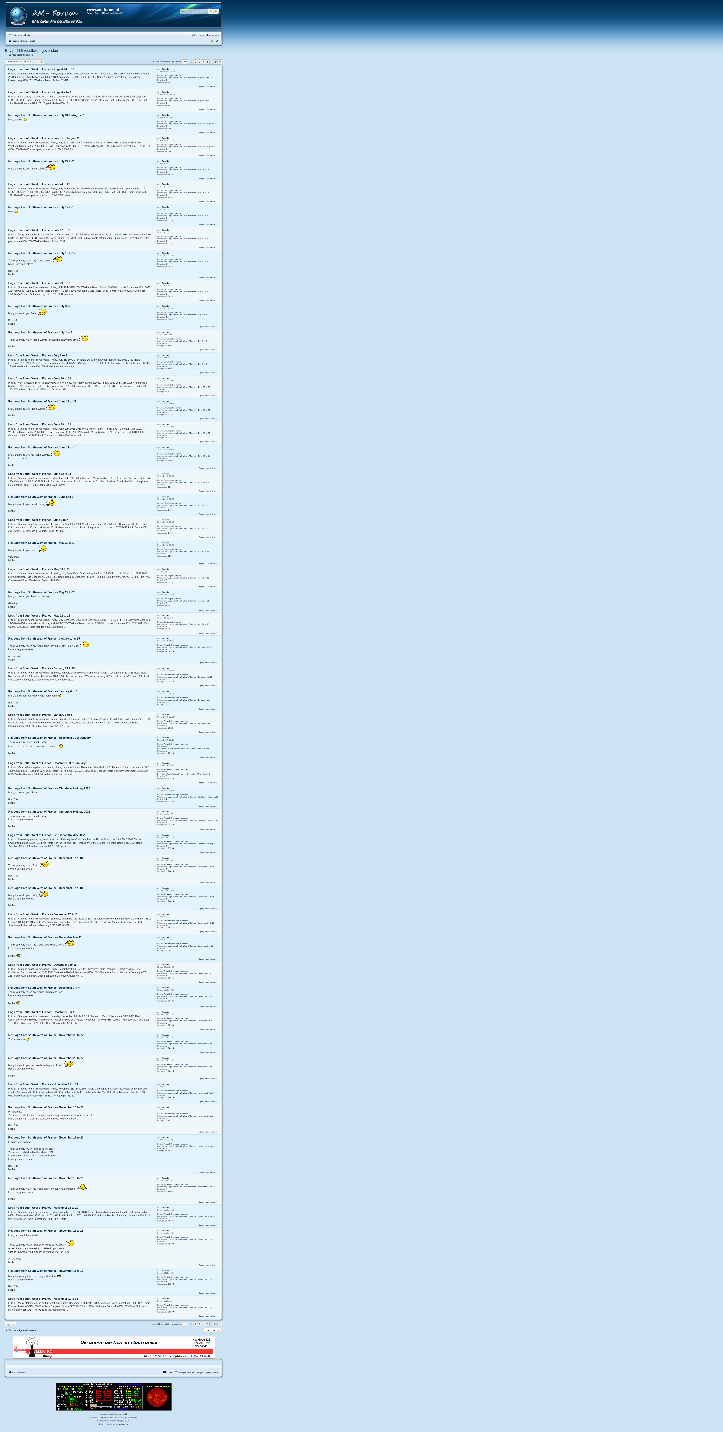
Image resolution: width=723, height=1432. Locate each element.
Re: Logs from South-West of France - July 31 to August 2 (46, 115)
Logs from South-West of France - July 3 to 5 (187, 315)
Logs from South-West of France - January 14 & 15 (190, 647)
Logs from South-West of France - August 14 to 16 (190, 78)
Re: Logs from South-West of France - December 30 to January (49, 737)
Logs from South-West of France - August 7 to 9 (189, 101)
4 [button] (203, 61)
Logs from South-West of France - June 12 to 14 (189, 456)
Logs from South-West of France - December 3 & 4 (190, 996)
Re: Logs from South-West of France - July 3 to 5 (40, 306)
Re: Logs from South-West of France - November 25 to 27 (45, 1035)
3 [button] (199, 61)
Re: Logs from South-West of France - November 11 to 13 (45, 1230)
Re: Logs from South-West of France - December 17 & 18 (45, 858)
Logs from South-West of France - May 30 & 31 (188, 551)
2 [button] (195, 61)
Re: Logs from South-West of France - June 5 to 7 (40, 496)
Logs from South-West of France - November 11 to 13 (191, 1239)
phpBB (104, 1417)
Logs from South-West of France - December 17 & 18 (191, 867)
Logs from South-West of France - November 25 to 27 (191, 1044)
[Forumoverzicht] (47, 16)
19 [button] (215, 61)
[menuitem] (27, 35)
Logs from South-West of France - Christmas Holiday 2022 (193, 797)
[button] (185, 61)
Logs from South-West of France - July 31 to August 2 (191, 124)
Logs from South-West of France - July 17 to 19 (188, 216)
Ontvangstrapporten (172, 75)
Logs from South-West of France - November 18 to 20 (191, 1116)
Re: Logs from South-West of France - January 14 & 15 (44, 638)
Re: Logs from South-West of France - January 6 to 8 (42, 691)
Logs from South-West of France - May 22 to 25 (188, 601)
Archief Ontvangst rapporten (176, 645)
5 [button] (207, 61)
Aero (102, 1414)
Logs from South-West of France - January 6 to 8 (189, 700)
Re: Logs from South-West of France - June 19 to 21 (42, 401)
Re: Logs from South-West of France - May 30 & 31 (41, 542)
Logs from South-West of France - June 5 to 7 (188, 505)
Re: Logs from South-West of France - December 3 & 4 (44, 987)
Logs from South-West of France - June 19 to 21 (189, 410)
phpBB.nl (125, 1421)
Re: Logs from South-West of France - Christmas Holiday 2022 (49, 788)
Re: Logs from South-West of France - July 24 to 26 (41, 161)
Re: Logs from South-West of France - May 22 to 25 (41, 592)
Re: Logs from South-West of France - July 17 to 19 (41, 207)
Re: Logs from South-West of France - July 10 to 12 (41, 253)
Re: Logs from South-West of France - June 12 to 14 (42, 447)
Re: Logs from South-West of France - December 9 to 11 (45, 937)
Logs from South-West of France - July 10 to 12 (188, 262)
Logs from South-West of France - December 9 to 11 (190, 946)
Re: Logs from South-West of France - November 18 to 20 (45, 1107)
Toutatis (165, 69)
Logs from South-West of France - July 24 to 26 (188, 170)
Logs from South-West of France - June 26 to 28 (189, 387)
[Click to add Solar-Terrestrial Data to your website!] (114, 1397)
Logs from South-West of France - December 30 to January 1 (183, 749)
